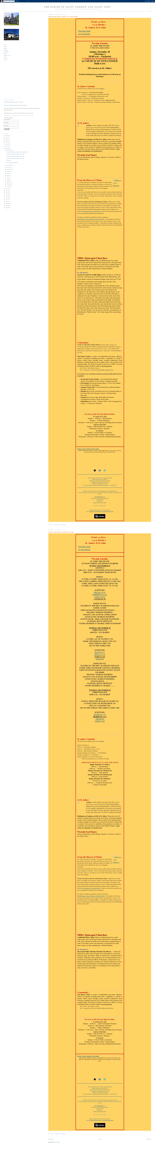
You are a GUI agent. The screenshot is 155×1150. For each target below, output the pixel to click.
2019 (7, 146)
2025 (7, 135)
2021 (7, 142)
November (9, 165)
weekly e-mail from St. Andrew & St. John (61, 532)
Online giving (7, 55)
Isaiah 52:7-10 (100, 714)
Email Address (7, 119)
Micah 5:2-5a (99, 592)
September (9, 169)
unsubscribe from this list (107, 511)
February (9, 184)
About (5, 48)
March (8, 182)
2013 (7, 197)
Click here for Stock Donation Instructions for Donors (15, 105)
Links (5, 57)
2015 (7, 193)
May (8, 177)
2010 (7, 203)
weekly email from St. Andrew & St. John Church (63, 16)
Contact (5, 59)
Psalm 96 (100, 659)
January (8, 186)
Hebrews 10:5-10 (100, 594)
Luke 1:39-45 (99, 597)
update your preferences (95, 511)
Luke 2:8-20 (100, 721)
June (8, 175)
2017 (7, 188)
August (8, 171)
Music (5, 53)
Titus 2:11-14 (99, 654)
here (32, 113)
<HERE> (101, 88)
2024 (7, 137)
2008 (7, 207)
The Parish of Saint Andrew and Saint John (77, 6)
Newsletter (6, 52)
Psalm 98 (100, 719)
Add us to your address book (99, 505)
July (8, 173)
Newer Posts (51, 1139)
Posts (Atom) (57, 1142)
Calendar (6, 50)
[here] (85, 194)
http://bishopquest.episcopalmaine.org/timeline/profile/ (91, 219)
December (9, 150)
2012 (7, 199)
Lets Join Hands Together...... (12, 162)
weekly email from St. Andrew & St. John (15, 156)
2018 (7, 148)
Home (100, 1139)
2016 (7, 191)
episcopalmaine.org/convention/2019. (91, 211)
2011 (7, 201)
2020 (7, 144)
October (9, 167)
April (8, 179)
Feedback (8, 160)
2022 (7, 140)
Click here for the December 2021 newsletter (13, 102)
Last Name (6, 125)
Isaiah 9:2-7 (100, 652)
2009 (7, 205)
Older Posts (148, 1139)
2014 (7, 195)
